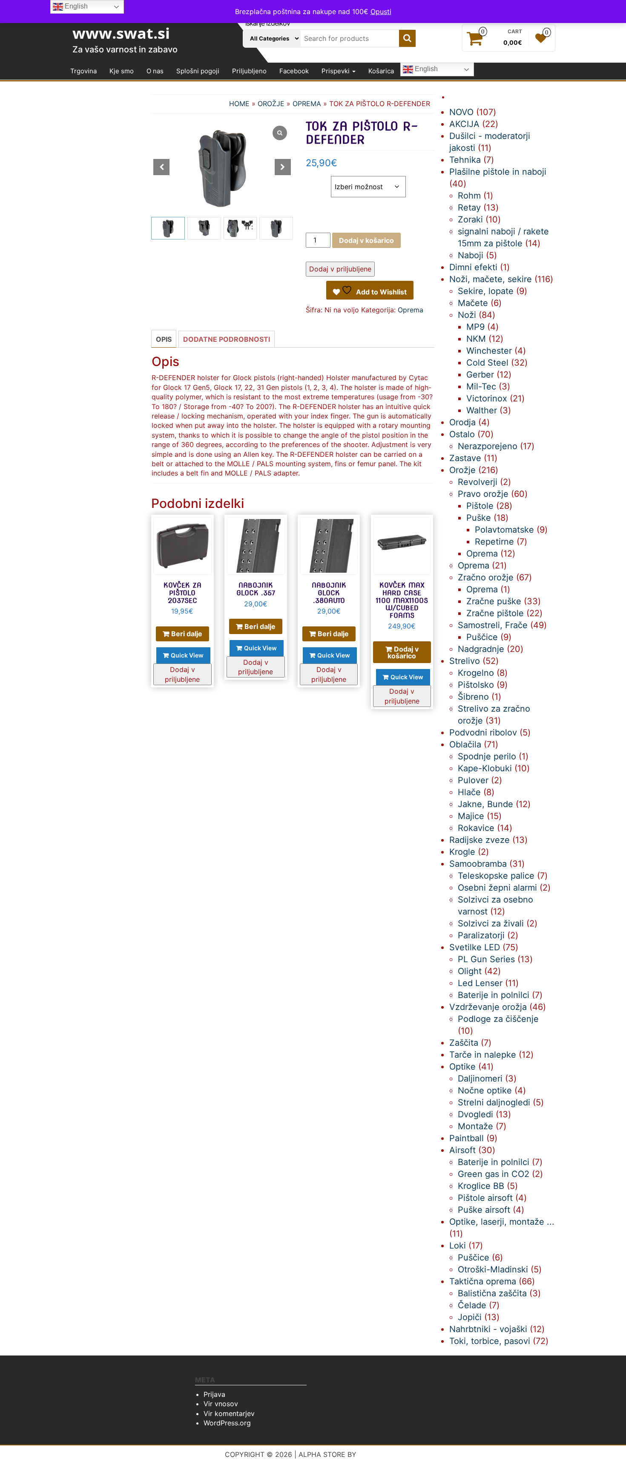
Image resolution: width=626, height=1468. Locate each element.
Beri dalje (186, 633)
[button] (283, 167)
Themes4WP (380, 1454)
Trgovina (83, 71)
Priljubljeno (249, 71)
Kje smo (121, 71)
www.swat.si (121, 33)
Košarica (381, 71)
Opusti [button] (380, 11)
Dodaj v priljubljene (340, 269)
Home (239, 103)
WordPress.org (227, 1423)
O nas (155, 71)
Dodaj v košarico (366, 240)
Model (318, 181)
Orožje (271, 103)
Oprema (307, 103)
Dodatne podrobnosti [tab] (226, 339)
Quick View (187, 655)
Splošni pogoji (197, 71)
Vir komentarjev (229, 1413)
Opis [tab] (164, 339)
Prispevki (336, 71)
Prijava (214, 1394)
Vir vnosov (221, 1403)
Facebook (294, 71)
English (425, 69)
